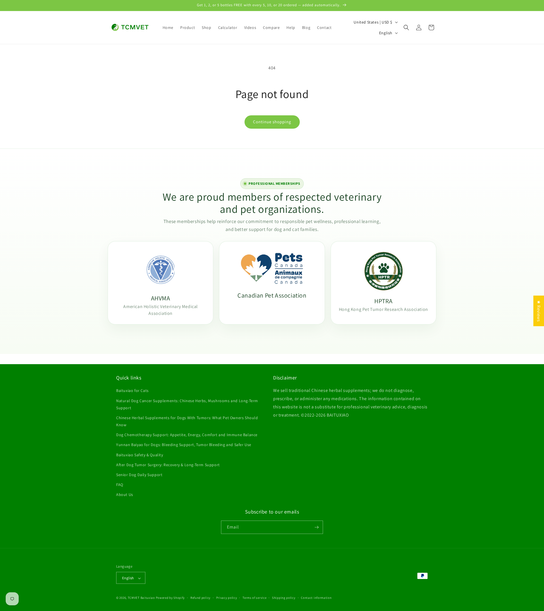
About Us (124, 494)
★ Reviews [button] (539, 311)
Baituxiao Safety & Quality (139, 454)
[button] (406, 27)
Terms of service (254, 598)
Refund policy (200, 598)
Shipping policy (284, 598)
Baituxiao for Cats (132, 390)
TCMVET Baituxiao (141, 598)
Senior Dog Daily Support (139, 474)
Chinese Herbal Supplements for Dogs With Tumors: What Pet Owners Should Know (187, 421)
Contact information (316, 598)
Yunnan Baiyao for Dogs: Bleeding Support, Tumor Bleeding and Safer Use (183, 444)
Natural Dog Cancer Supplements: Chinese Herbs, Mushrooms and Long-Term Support (187, 404)
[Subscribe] (316, 527)
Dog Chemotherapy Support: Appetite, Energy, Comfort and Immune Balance (187, 434)
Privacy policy (226, 598)
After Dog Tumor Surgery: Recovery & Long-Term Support (168, 464)
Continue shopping (272, 121)
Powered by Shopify (170, 598)
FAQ (119, 484)
